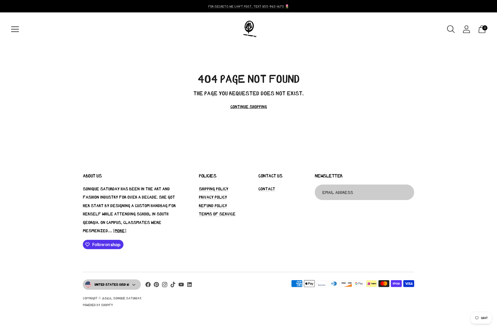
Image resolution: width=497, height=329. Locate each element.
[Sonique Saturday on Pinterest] (156, 285)
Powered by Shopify (98, 305)
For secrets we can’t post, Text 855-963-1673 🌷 (248, 6)
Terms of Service (217, 213)
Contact (266, 188)
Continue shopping (248, 106)
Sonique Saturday (127, 298)
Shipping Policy (213, 188)
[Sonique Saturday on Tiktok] (173, 285)
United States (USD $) (111, 284)
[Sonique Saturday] (248, 29)
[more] (119, 230)
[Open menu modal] (15, 29)
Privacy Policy (213, 197)
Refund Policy (213, 205)
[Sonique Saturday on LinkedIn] (189, 285)
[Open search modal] (451, 29)
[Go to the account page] (466, 29)
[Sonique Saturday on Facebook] (148, 285)
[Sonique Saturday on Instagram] (165, 285)
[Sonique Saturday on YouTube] (181, 285)
